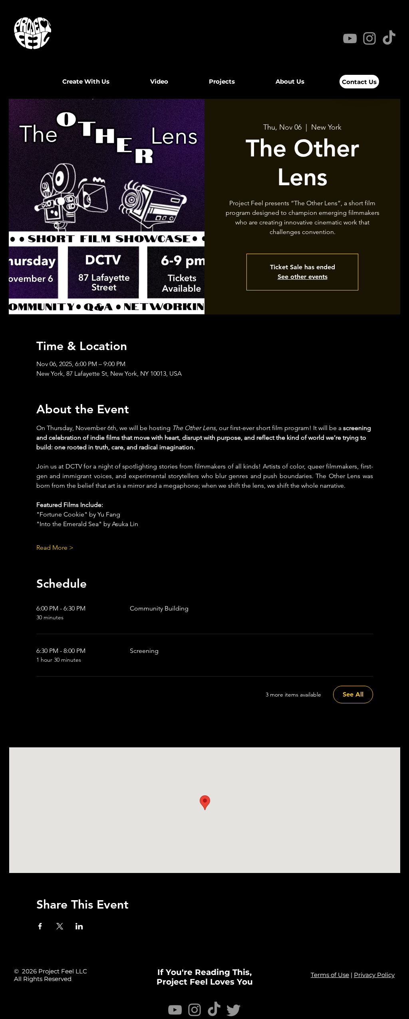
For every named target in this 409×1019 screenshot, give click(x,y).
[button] (159, 82)
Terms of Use (330, 975)
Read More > (54, 547)
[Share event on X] (60, 926)
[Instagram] (369, 38)
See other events (303, 276)
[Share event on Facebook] (40, 926)
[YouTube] (349, 38)
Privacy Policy (374, 975)
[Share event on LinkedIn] (79, 926)
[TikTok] (214, 1009)
